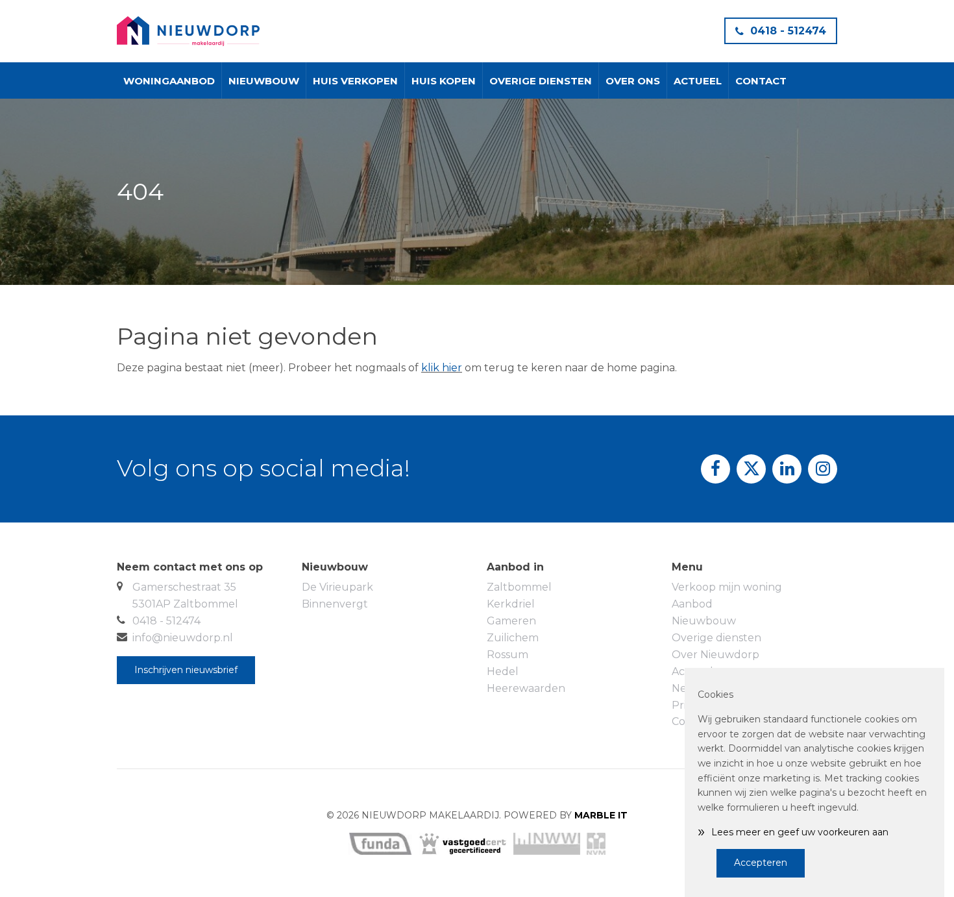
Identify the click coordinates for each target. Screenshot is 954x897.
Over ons (632, 81)
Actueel (698, 81)
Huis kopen (443, 81)
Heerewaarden (526, 688)
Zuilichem (513, 638)
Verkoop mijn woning (727, 587)
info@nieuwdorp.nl (182, 638)
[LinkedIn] (786, 469)
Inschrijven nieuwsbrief (186, 670)
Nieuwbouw (263, 81)
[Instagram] (822, 469)
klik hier (441, 368)
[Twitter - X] (751, 469)
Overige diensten (540, 81)
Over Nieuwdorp (715, 654)
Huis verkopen (355, 81)
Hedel (503, 671)
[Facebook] (715, 469)
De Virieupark (337, 587)
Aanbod (692, 604)
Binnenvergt (335, 604)
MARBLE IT (601, 815)
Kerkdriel (511, 604)
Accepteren (760, 862)
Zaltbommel (519, 587)
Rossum (507, 654)
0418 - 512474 (788, 31)
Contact (761, 81)
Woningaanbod (169, 81)
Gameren (511, 621)
